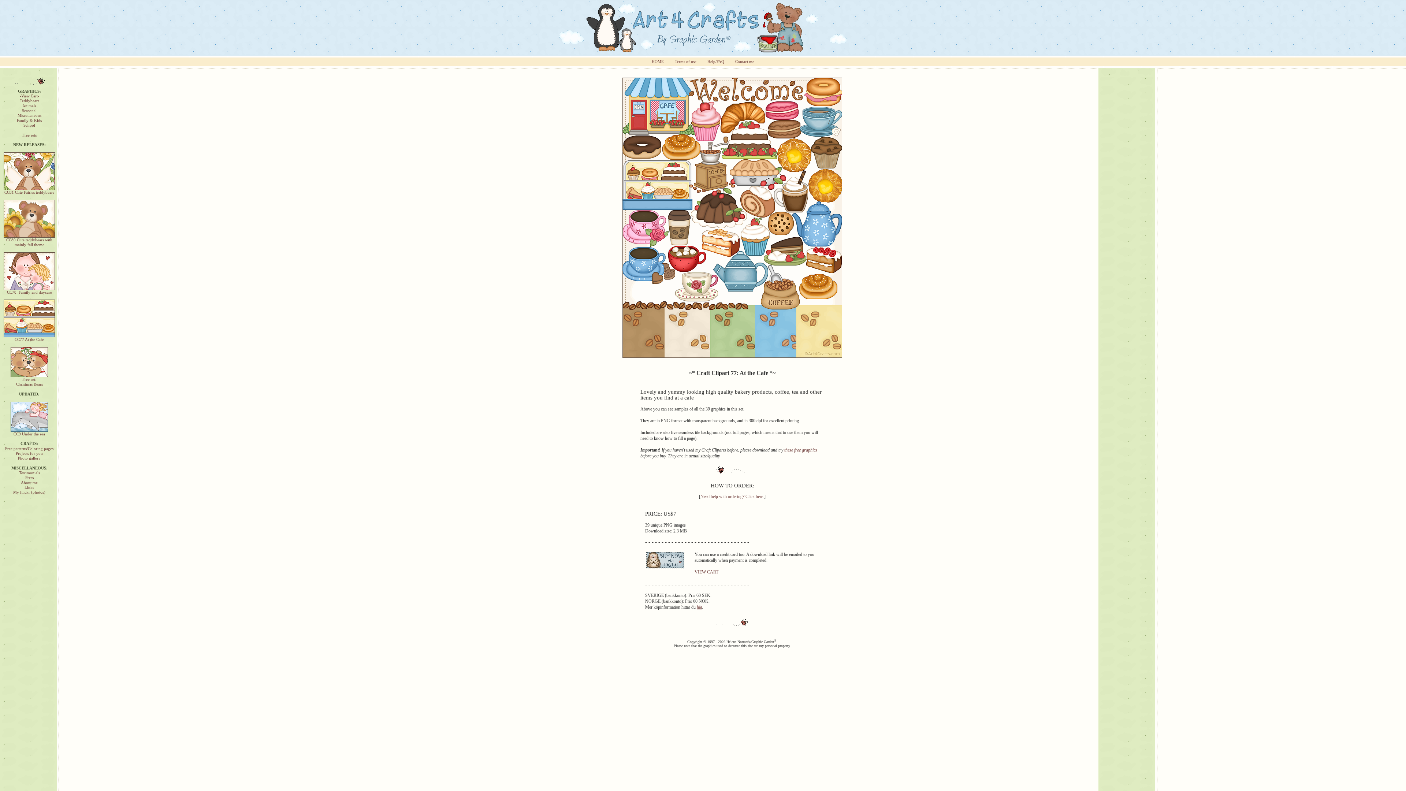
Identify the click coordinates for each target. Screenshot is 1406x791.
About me (29, 483)
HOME (658, 62)
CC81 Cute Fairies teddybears (29, 192)
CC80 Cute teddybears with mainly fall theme (29, 242)
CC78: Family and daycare (29, 292)
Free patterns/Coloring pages (29, 449)
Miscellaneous (29, 116)
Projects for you (29, 454)
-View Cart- (29, 96)
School (29, 125)
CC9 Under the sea (29, 434)
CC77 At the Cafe (29, 340)
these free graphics (800, 450)
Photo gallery (29, 458)
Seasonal (29, 111)
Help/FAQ (715, 62)
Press (29, 478)
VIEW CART (706, 572)
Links (29, 488)
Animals (29, 106)
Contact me (744, 62)
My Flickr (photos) (29, 492)
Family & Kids (29, 121)
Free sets (29, 135)
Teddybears (29, 101)
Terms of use (685, 62)
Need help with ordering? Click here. (732, 496)
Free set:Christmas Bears (29, 382)
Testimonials (29, 473)
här (699, 607)
